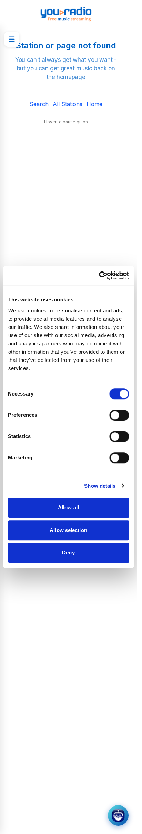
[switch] (119, 415)
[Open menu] (11, 39)
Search (39, 104)
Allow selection (68, 530)
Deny (68, 552)
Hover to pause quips (66, 121)
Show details (99, 486)
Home (94, 104)
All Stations (67, 104)
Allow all (68, 507)
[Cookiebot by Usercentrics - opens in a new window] (99, 275)
